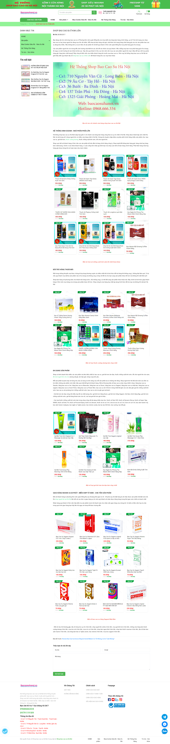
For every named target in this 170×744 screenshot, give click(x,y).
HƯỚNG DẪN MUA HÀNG (71, 694)
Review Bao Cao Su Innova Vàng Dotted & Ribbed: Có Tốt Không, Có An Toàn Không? (88, 639)
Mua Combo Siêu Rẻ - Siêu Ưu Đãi (84, 20)
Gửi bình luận (59, 674)
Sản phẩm (63, 20)
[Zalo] (116, 699)
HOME (53, 20)
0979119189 (27, 712)
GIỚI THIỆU (67, 690)
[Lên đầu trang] (164, 737)
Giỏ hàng (147, 14)
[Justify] (94, 12)
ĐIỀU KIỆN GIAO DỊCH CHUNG (94, 701)
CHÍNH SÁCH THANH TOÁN (94, 694)
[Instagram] (120, 699)
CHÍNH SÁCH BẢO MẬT (93, 690)
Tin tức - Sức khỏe (127, 20)
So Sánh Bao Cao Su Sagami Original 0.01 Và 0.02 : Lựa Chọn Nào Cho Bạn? (40, 74)
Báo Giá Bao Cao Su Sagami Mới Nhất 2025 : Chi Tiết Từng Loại (40, 81)
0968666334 (27, 709)
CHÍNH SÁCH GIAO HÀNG (93, 697)
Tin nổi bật (25, 59)
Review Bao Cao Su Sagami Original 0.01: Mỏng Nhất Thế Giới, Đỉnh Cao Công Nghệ (40, 87)
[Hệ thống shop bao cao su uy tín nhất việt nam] (85, 4)
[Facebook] (109, 699)
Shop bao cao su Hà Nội (64, 739)
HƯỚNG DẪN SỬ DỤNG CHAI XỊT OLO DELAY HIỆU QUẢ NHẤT (40, 67)
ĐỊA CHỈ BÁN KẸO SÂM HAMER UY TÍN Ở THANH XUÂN (39, 94)
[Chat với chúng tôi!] (165, 724)
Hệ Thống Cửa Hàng (108, 20)
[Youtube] (113, 699)
